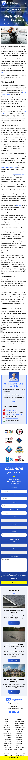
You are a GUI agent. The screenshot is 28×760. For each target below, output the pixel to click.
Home (5, 23)
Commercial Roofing (19, 729)
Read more (14, 401)
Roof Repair (19, 719)
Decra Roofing (8, 741)
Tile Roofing (8, 739)
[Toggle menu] (26, 3)
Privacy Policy (12, 755)
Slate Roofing (19, 733)
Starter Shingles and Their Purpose (14, 612)
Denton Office (19, 745)
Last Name (14, 495)
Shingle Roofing (7, 735)
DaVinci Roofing (7, 743)
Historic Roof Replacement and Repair (14, 680)
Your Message (14, 556)
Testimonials (6, 725)
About (6, 721)
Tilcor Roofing (8, 747)
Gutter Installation (19, 723)
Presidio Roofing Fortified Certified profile (14, 421)
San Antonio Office (19, 741)
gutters (6, 241)
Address (14, 531)
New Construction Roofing (19, 727)
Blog (9, 23)
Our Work (7, 723)
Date (14, 541)
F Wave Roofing (7, 745)
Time (14, 549)
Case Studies (7, 729)
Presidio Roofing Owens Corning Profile (14, 414)
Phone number (14, 509)
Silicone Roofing (8, 749)
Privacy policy (14, 578)
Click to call (14, 758)
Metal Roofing (8, 737)
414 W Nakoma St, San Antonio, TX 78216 (14, 708)
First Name (14, 487)
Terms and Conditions (19, 755)
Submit (14, 582)
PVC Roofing (19, 737)
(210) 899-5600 (14, 9)
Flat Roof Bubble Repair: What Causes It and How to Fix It (14, 646)
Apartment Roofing (19, 725)
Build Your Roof (6, 727)
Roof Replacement (19, 721)
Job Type (14, 516)
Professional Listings (19, 749)
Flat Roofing (19, 731)
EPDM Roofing (19, 735)
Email (14, 502)
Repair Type (14, 524)
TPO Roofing (19, 739)
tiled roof (18, 205)
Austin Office (19, 743)
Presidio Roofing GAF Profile (11, 410)
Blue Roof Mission (7, 733)
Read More (14, 623)
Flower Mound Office (19, 747)
